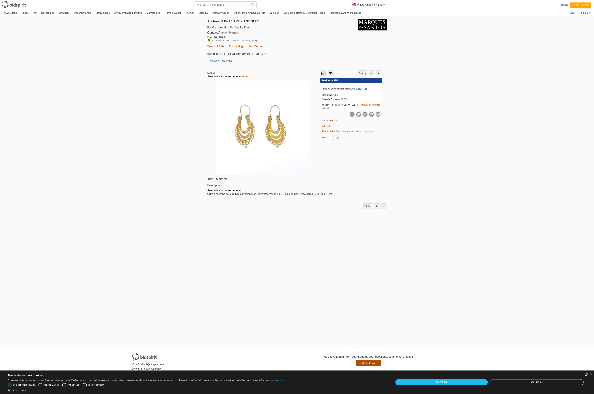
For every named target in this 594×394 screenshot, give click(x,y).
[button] (146, 390)
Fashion (190, 13)
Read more (279, 380)
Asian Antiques (220, 13)
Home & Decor (173, 13)
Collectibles (47, 13)
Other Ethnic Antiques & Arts (249, 13)
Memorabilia (153, 13)
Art (35, 13)
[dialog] (297, 382)
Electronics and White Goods (345, 13)
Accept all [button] (441, 382)
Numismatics (102, 13)
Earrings (335, 137)
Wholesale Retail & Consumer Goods (304, 13)
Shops (25, 13)
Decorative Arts (82, 13)
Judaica (203, 13)
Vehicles (274, 13)
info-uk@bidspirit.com (152, 364)
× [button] (590, 374)
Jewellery (64, 13)
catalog (362, 73)
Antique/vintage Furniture (128, 13)
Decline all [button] (536, 382)
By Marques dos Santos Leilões (228, 27)
